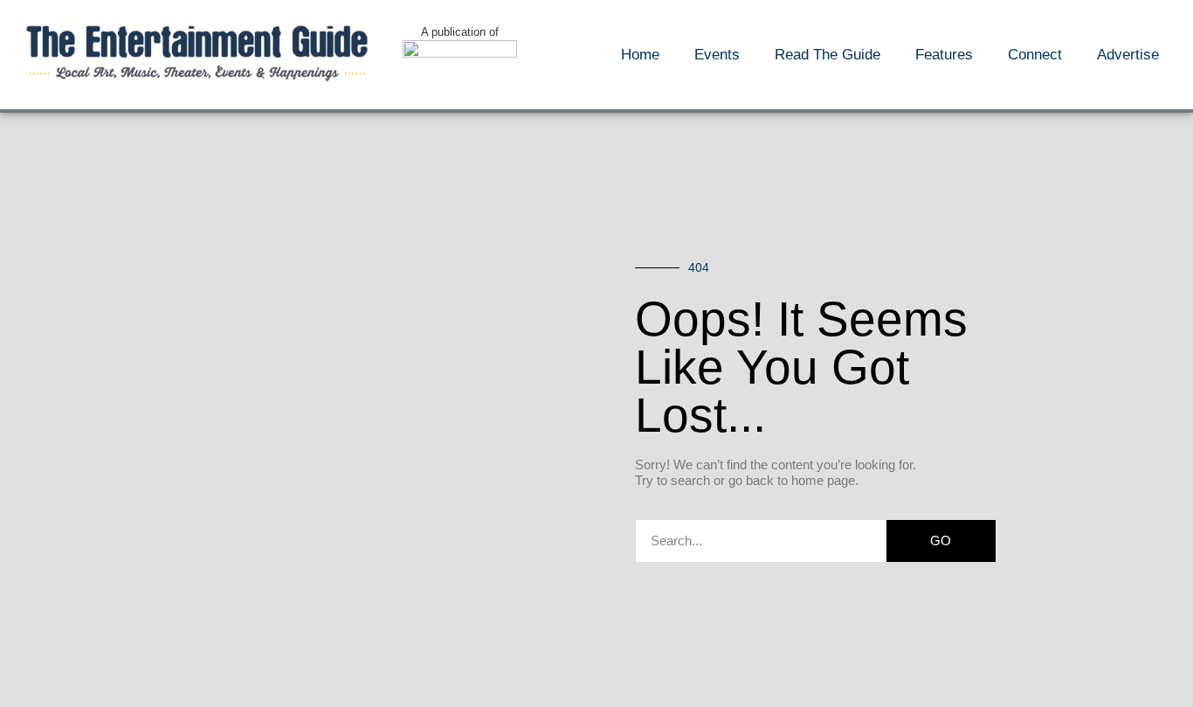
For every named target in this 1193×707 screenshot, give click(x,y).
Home (640, 54)
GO (940, 540)
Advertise (1128, 54)
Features (944, 54)
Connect (1035, 54)
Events (717, 54)
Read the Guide (827, 54)
